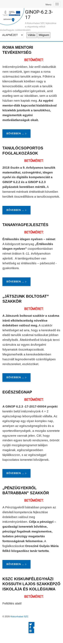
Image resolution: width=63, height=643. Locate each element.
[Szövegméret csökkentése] (58, 59)
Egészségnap (17, 392)
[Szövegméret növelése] (47, 59)
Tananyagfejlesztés (25, 225)
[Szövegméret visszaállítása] (53, 59)
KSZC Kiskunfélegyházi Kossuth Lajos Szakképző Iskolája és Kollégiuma (31, 584)
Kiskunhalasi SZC (19, 616)
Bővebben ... (15, 133)
